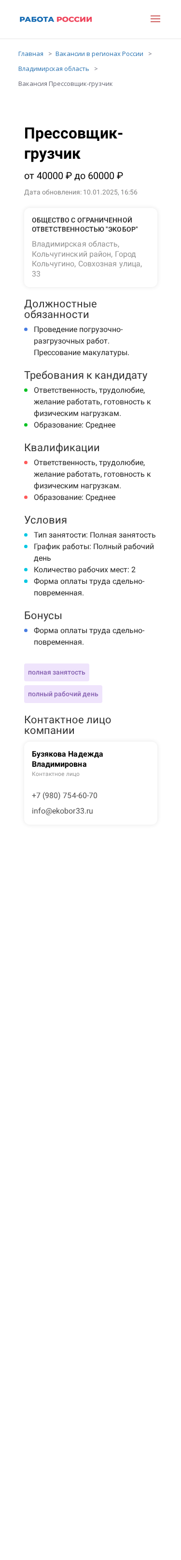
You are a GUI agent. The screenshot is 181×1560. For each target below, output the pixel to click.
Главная (30, 53)
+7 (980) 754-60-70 (65, 795)
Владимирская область (53, 68)
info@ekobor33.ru (63, 810)
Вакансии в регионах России (99, 53)
